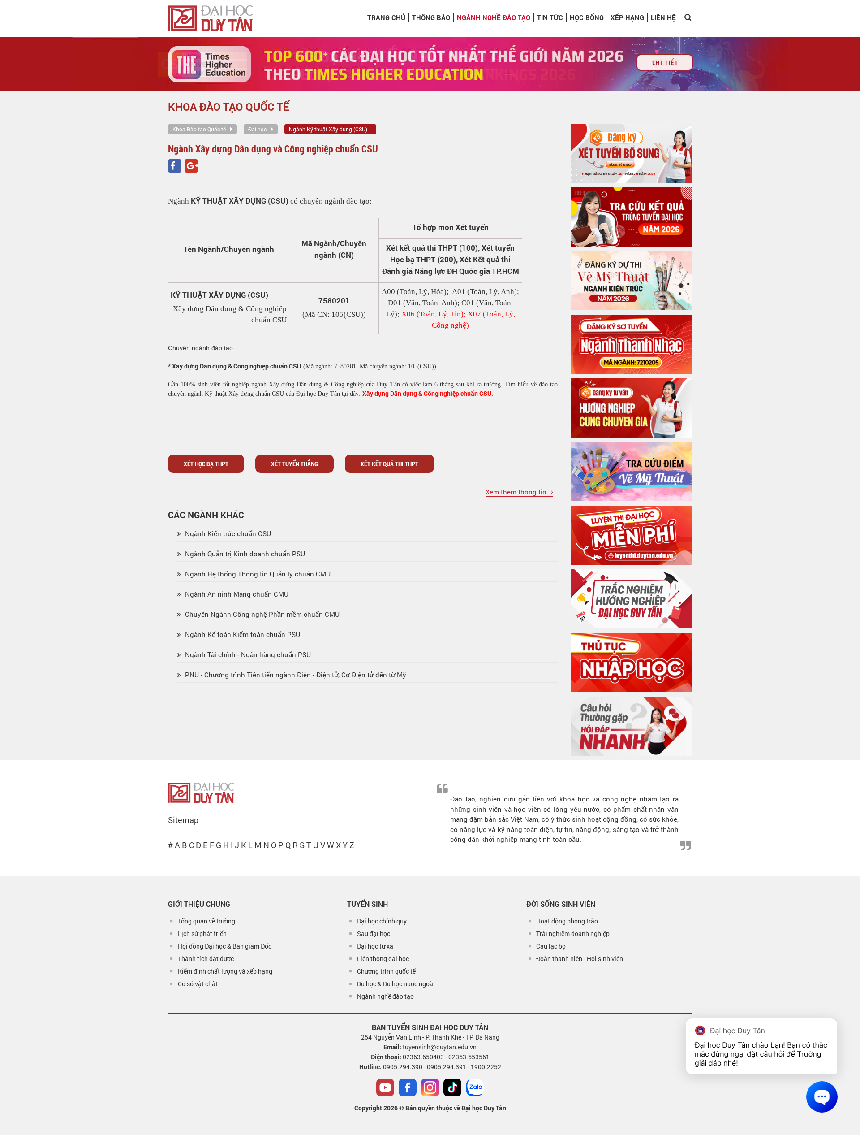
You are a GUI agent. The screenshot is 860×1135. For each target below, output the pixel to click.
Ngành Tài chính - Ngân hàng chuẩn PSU (247, 654)
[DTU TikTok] (452, 1087)
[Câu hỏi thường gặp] (631, 726)
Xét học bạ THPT (206, 463)
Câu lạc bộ (551, 946)
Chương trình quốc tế (386, 971)
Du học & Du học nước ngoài (396, 983)
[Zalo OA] (475, 1087)
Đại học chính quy (382, 921)
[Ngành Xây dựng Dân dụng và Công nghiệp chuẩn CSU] (174, 166)
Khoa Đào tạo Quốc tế (199, 129)
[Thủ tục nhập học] (631, 662)
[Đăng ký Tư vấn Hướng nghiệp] (631, 408)
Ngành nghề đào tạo (385, 996)
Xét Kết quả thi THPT (389, 463)
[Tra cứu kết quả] (631, 217)
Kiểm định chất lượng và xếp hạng (225, 971)
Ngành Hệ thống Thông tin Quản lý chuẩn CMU (257, 573)
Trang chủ (386, 17)
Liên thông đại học (383, 958)
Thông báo (431, 17)
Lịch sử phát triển (202, 933)
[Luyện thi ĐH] (631, 535)
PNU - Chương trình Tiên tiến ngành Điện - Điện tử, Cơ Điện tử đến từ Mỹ (294, 674)
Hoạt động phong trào (567, 921)
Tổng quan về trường (206, 921)
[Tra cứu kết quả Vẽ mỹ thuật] (631, 471)
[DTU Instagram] (430, 1087)
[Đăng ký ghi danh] (631, 153)
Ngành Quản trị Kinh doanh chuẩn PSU (244, 553)
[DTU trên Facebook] (408, 1087)
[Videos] (385, 1087)
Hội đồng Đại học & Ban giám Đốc (224, 946)
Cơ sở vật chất (198, 983)
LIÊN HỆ (663, 17)
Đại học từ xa (375, 946)
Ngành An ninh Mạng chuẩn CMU (235, 593)
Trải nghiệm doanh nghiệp (573, 933)
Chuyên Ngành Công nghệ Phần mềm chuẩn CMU (261, 614)
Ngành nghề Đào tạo (493, 17)
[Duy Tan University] (210, 18)
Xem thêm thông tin (516, 491)
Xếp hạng (627, 17)
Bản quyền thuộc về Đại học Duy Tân (455, 1108)
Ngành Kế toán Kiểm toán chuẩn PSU (241, 634)
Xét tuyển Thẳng (294, 463)
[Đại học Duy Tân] (201, 792)
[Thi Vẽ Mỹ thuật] (631, 280)
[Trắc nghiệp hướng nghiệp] (631, 598)
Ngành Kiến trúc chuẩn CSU (227, 533)
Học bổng (587, 17)
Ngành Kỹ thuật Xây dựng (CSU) (328, 129)
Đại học (257, 129)
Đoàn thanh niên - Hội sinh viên (579, 958)
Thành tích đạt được (206, 958)
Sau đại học (373, 933)
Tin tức (550, 17)
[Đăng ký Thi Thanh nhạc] (631, 344)
